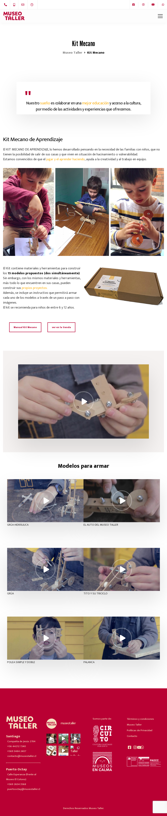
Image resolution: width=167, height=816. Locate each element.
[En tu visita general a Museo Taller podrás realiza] (75, 739)
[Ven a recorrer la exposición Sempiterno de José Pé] (51, 739)
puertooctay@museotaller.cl (23, 789)
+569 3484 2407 (16, 751)
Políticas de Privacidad (139, 730)
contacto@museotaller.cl (21, 756)
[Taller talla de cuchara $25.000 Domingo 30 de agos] (75, 751)
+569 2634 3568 (16, 784)
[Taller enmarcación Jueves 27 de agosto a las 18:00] (51, 751)
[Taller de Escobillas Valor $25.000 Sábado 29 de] (63, 751)
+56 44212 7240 (16, 746)
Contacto (132, 736)
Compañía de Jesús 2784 (21, 741)
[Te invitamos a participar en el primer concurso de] (63, 739)
